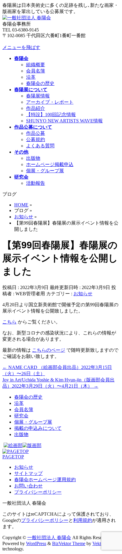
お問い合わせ (28, 485)
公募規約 (35, 139)
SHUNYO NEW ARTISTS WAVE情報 (64, 120)
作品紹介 (35, 108)
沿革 (31, 77)
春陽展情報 (38, 95)
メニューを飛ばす (21, 47)
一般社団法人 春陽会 (49, 537)
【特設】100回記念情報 (51, 114)
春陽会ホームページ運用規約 (45, 479)
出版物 (33, 158)
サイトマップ (28, 473)
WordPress (36, 543)
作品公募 (35, 133)
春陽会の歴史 (40, 83)
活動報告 (35, 183)
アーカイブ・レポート (49, 102)
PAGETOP (13, 456)
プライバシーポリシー (38, 492)
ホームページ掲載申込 (49, 164)
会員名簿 (35, 70)
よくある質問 (40, 145)
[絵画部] (13, 445)
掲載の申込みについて (38, 428)
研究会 (21, 415)
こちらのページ (48, 350)
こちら (9, 321)
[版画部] (32, 445)
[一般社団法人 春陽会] (26, 17)
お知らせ (82, 293)
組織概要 (35, 64)
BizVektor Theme (68, 543)
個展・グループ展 (45, 170)
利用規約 (82, 520)
